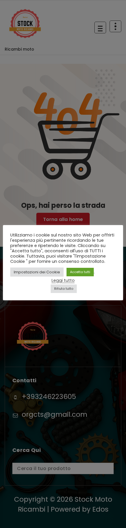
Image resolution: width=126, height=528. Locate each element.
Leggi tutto (63, 280)
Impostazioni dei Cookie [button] (37, 272)
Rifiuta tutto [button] (63, 288)
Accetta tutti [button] (80, 272)
